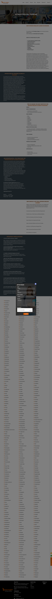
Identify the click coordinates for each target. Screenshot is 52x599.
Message (18, 298)
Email (18, 290)
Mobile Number (20, 294)
